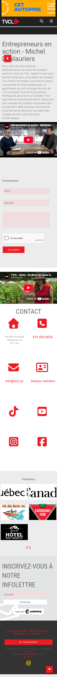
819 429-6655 (43, 337)
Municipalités (20, 634)
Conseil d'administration (17, 631)
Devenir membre (43, 381)
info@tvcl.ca (14, 381)
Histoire (34, 631)
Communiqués (34, 634)
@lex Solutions (29, 654)
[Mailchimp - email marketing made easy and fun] (28, 611)
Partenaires (44, 631)
